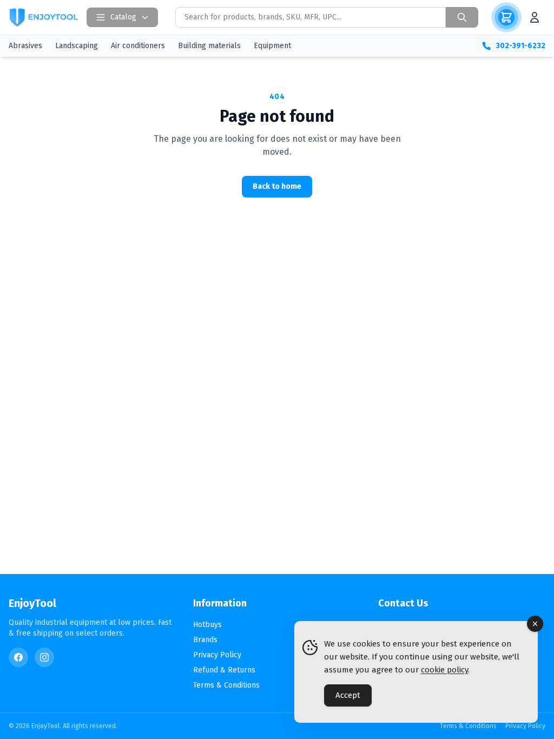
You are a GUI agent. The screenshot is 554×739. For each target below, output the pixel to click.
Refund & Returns (224, 670)
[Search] (462, 17)
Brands (205, 639)
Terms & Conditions (226, 685)
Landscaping (76, 45)
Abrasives (25, 45)
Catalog (123, 17)
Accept (347, 695)
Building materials (209, 45)
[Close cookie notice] (535, 624)
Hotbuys (207, 624)
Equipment (272, 45)
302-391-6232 (520, 45)
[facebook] (18, 657)
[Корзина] (506, 17)
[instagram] (44, 657)
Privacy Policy (217, 654)
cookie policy (444, 670)
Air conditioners (138, 45)
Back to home (277, 186)
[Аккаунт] (534, 17)
